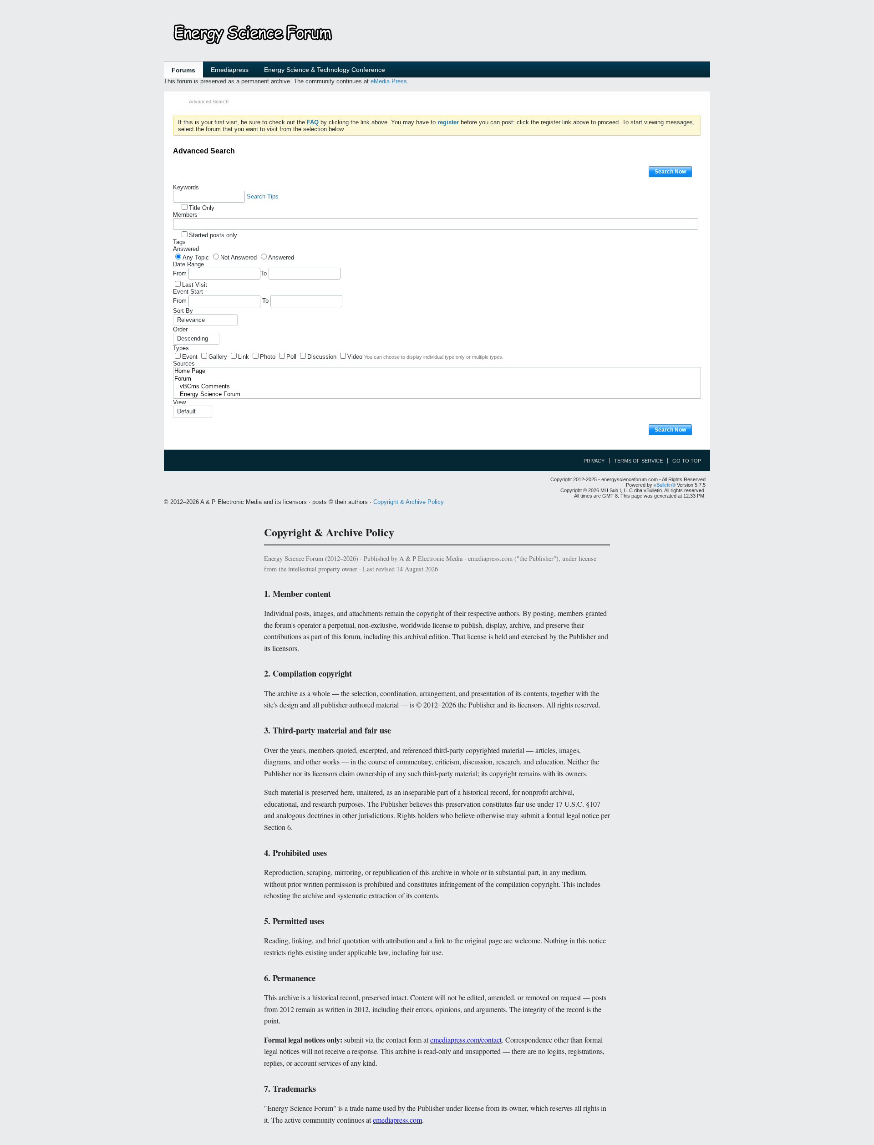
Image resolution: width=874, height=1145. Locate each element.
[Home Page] (437, 371)
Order (180, 329)
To (264, 273)
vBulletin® (665, 485)
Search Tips (263, 196)
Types (181, 348)
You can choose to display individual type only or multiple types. (433, 357)
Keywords (186, 187)
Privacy (594, 460)
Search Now (670, 171)
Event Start (188, 291)
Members (185, 214)
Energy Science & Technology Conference (324, 69)
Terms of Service (638, 460)
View (179, 402)
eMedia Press (389, 81)
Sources (184, 363)
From (180, 273)
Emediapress (230, 69)
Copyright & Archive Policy (408, 502)
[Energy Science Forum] (437, 394)
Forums (183, 70)
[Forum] (437, 379)
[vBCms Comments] (437, 387)
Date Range (188, 264)
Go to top (686, 460)
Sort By (183, 310)
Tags (179, 242)
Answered (186, 248)
